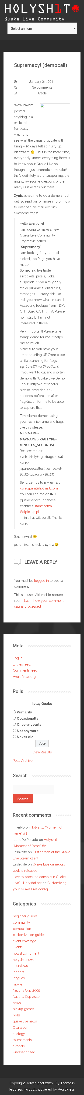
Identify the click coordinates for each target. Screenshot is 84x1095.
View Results (42, 752)
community (21, 922)
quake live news (25, 1021)
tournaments (22, 1040)
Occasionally (27, 718)
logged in (41, 580)
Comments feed (25, 670)
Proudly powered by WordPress (50, 1089)
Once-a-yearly (29, 724)
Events (18, 947)
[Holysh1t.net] (42, 10)
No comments (42, 87)
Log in (17, 658)
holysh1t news (23, 960)
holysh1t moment (26, 953)
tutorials (19, 1046)
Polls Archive (22, 760)
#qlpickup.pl (29, 512)
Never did (25, 737)
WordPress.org (24, 677)
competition (22, 929)
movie (17, 984)
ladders (18, 972)
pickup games (23, 1009)
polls (17, 1015)
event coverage (24, 941)
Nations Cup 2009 (26, 990)
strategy (19, 1034)
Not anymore (28, 731)
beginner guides (25, 916)
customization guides (29, 935)
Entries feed (22, 664)
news (17, 1003)
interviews (20, 966)
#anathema (43, 506)
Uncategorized (24, 1052)
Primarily (24, 712)
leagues (19, 978)
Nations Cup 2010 (26, 996)
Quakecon (20, 1027)
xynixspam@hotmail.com (39, 488)
